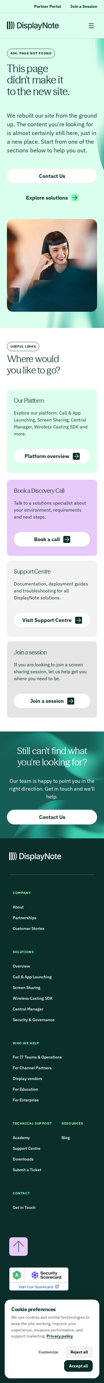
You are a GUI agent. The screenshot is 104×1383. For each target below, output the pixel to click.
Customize (48, 1352)
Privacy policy (60, 1336)
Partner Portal (47, 6)
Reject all (79, 1352)
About (18, 907)
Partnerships (24, 917)
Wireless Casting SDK (33, 998)
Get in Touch (24, 1207)
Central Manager (28, 1009)
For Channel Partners (32, 1067)
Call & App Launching (32, 976)
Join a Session (83, 6)
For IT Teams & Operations (37, 1057)
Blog (66, 1137)
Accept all (78, 1366)
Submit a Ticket (27, 1169)
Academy (21, 1137)
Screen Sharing (26, 987)
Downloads (23, 1159)
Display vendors (28, 1078)
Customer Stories (28, 928)
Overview (21, 966)
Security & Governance (34, 1019)
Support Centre (26, 1148)
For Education (25, 1089)
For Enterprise (26, 1100)
